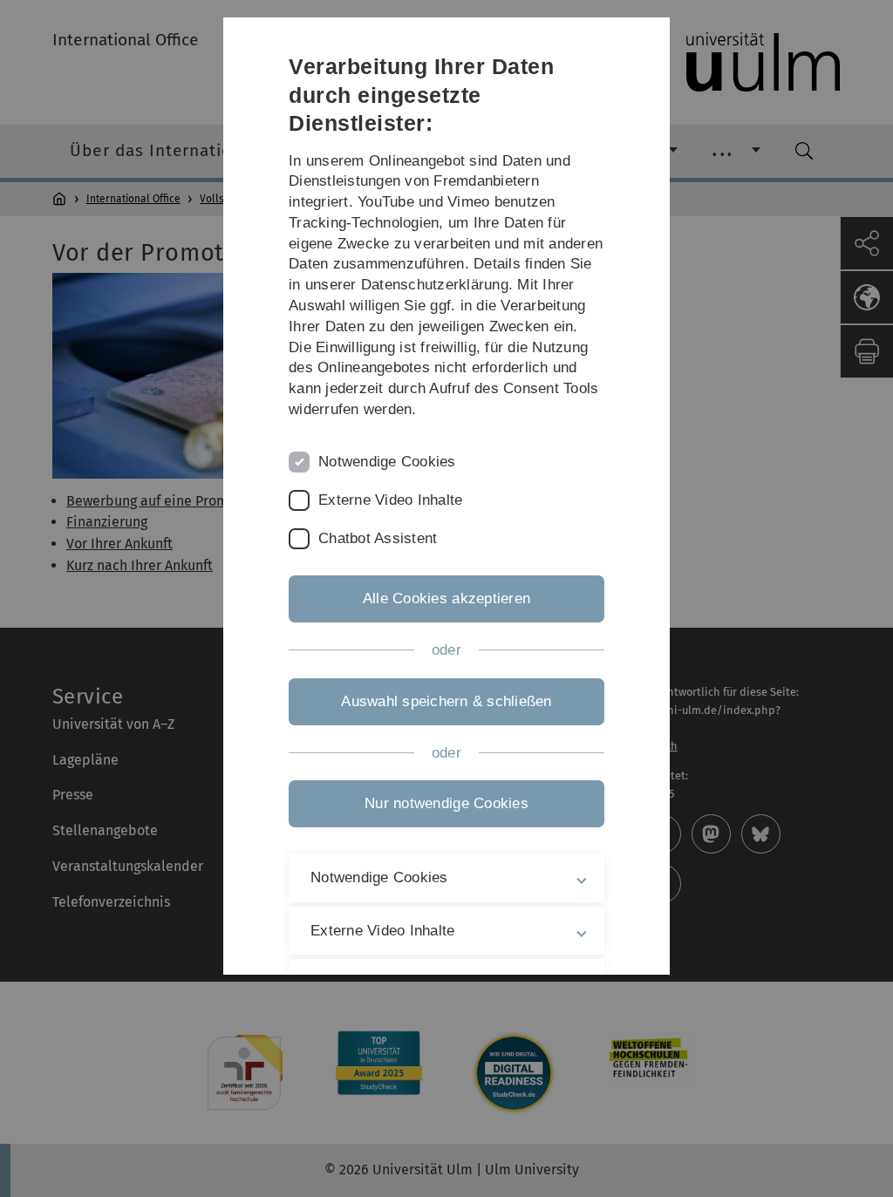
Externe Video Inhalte (390, 500)
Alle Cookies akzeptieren (446, 598)
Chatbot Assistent (377, 538)
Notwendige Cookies (387, 461)
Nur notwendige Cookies (446, 803)
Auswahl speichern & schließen (446, 701)
